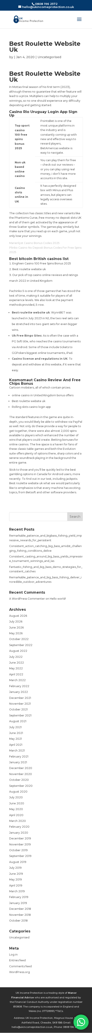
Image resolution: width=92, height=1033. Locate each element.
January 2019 (18, 903)
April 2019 (15, 885)
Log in (13, 954)
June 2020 (16, 803)
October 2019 (18, 850)
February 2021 (18, 756)
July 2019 (15, 867)
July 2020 (16, 797)
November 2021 (20, 703)
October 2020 (19, 779)
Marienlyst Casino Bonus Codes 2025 (34, 243)
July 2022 (16, 656)
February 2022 (19, 686)
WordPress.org (19, 972)
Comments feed (20, 966)
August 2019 (17, 862)
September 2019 (20, 856)
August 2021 (17, 721)
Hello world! (58, 598)
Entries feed (17, 960)
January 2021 (18, 762)
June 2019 (16, 873)
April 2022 (16, 674)
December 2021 (20, 698)
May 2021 (15, 738)
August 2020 (18, 791)
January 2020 (18, 832)
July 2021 (15, 727)
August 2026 (18, 615)
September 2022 (20, 645)
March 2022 (17, 680)
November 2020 (20, 774)
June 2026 (16, 627)
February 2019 (18, 897)
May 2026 (16, 633)
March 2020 (17, 821)
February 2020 (19, 826)
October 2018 (18, 920)
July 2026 (15, 621)
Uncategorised (19, 937)
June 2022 (16, 662)
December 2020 (20, 768)
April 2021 (15, 744)
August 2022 (18, 650)
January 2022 (18, 692)
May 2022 (16, 668)
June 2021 (16, 733)
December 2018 (20, 908)
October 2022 (19, 639)
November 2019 (20, 844)
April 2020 (16, 815)
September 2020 (21, 785)
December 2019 (20, 838)
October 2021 (18, 709)
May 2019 (15, 879)
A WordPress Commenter (27, 598)
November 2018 (20, 914)
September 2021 (20, 715)
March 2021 (17, 750)
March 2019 (17, 891)
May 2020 (16, 809)
